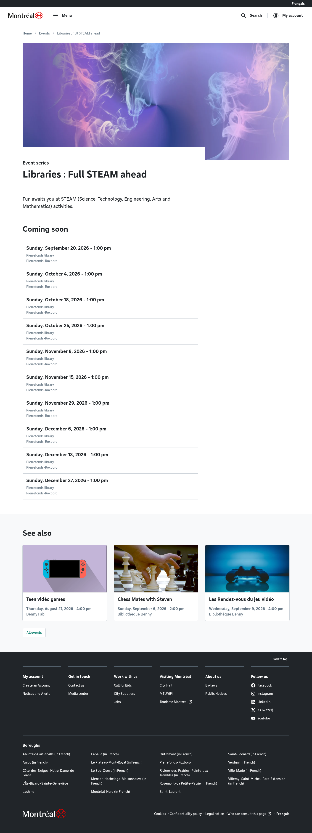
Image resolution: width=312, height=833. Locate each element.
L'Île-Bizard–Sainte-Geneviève (45, 783)
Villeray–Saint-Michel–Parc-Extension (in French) (256, 781)
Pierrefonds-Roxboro (175, 762)
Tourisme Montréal (174, 702)
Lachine (28, 791)
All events (34, 632)
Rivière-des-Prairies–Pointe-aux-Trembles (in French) (184, 773)
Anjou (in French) (35, 762)
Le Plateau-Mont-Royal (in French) (117, 762)
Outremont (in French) (176, 754)
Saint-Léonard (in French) (247, 754)
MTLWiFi (166, 693)
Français (298, 3)
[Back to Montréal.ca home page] (25, 15)
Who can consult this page (247, 814)
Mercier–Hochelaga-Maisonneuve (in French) (118, 781)
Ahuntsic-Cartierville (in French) (46, 754)
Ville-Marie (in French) (244, 770)
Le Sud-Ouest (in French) (109, 770)
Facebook (264, 685)
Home (27, 33)
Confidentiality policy (186, 814)
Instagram (265, 693)
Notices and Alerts (36, 693)
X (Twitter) (265, 710)
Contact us (76, 685)
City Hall (166, 685)
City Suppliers (124, 693)
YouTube (263, 718)
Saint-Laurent (170, 791)
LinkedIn (263, 702)
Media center (78, 693)
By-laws (211, 685)
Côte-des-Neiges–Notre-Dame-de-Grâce (49, 773)
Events (44, 33)
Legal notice (214, 814)
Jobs (117, 702)
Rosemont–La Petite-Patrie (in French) (188, 783)
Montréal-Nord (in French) (110, 791)
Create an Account (36, 685)
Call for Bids (123, 685)
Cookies (160, 814)
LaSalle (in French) (105, 754)
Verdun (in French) (241, 762)
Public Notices (216, 693)
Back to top (280, 659)
